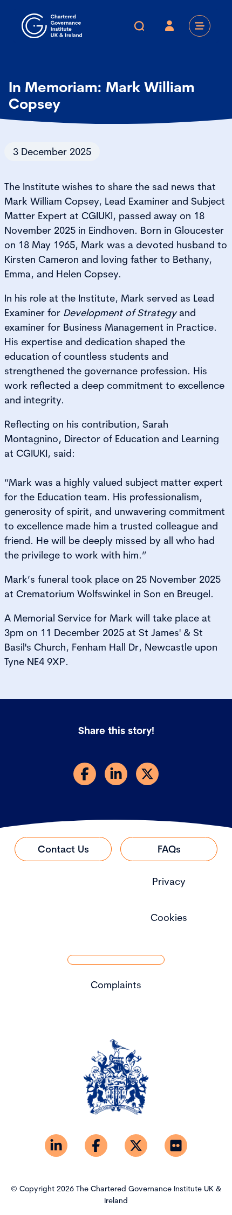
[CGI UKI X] (136, 1145)
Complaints (116, 985)
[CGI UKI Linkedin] (56, 1145)
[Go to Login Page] (169, 26)
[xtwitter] (147, 774)
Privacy (169, 881)
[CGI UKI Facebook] (96, 1145)
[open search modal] (139, 26)
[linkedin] (116, 774)
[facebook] (84, 774)
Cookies (169, 917)
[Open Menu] (199, 26)
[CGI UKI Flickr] (176, 1145)
